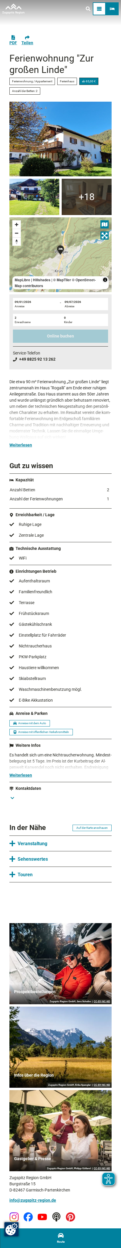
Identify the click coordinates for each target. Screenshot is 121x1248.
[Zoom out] (16, 233)
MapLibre (22, 279)
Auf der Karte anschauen (92, 827)
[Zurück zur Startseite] (13, 9)
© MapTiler (62, 279)
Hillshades (42, 279)
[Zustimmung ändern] (11, 1229)
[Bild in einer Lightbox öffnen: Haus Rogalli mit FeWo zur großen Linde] (60, 139)
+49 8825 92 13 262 (37, 359)
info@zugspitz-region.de (32, 1200)
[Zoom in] (16, 224)
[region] (60, 254)
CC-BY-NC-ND (102, 1001)
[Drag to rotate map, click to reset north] (16, 241)
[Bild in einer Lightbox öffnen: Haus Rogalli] (34, 197)
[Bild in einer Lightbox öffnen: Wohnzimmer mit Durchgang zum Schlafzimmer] (87, 197)
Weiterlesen (20, 445)
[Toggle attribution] (105, 279)
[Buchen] (112, 8)
